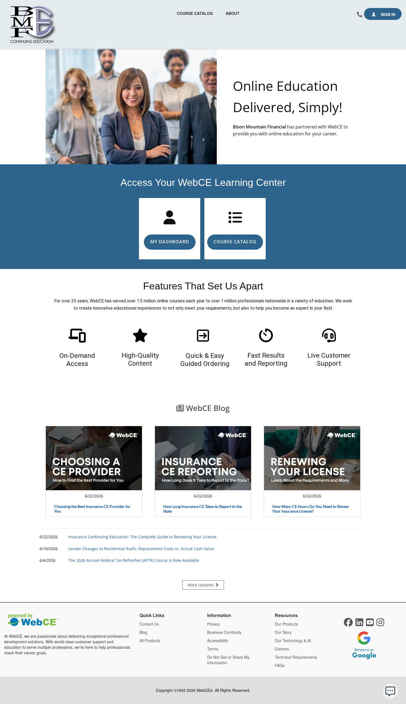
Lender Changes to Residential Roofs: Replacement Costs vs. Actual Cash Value (141, 548)
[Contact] (359, 14)
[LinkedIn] (359, 624)
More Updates (201, 584)
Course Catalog (195, 13)
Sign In (387, 14)
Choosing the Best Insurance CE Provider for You (92, 508)
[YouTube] (370, 624)
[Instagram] (380, 624)
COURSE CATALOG (235, 242)
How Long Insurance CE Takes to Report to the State (202, 508)
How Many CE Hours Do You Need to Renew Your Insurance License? (310, 508)
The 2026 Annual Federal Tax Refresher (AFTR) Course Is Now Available (133, 560)
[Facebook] (348, 624)
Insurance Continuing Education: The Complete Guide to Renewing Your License (142, 536)
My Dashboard (169, 242)
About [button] (232, 13)
